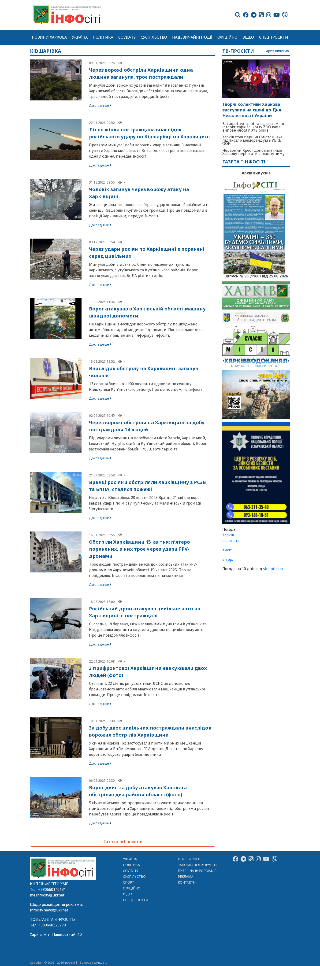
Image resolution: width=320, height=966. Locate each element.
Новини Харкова (49, 37)
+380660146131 (52, 889)
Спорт (128, 882)
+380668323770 (52, 925)
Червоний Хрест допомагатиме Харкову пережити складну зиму (253, 152)
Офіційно (227, 37)
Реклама (185, 876)
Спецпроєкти (273, 37)
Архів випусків (277, 51)
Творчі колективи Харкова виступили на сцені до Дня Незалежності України (251, 110)
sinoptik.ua (273, 568)
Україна (80, 37)
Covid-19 (127, 37)
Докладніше (99, 105)
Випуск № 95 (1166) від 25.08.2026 (256, 275)
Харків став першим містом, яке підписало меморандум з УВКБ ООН (252, 140)
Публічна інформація (197, 870)
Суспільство (154, 37)
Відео (248, 37)
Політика (103, 37)
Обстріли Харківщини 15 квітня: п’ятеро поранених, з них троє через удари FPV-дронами (139, 549)
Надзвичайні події (192, 37)
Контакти (187, 882)
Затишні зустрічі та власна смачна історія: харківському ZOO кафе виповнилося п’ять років (254, 127)
